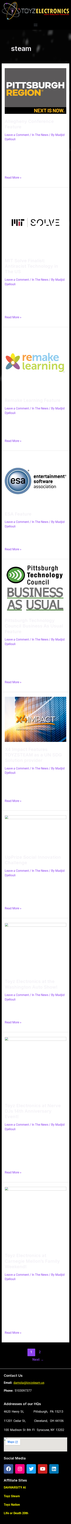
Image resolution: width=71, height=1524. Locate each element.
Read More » (13, 177)
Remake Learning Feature (33, 400)
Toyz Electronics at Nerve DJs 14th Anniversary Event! (33, 1111)
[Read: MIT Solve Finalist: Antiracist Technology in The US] (35, 222)
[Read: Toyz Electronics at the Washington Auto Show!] (35, 948)
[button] (35, 25)
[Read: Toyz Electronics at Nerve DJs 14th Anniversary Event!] (35, 1067)
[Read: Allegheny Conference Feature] (35, 91)
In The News (40, 135)
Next (38, 1359)
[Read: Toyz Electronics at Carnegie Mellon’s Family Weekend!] (35, 1217)
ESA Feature (18, 514)
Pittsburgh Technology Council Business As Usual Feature (34, 626)
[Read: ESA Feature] (35, 481)
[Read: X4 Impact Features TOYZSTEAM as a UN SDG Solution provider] (35, 719)
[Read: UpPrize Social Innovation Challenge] (35, 832)
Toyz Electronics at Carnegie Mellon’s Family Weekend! (32, 1261)
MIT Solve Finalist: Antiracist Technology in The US (31, 266)
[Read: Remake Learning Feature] (35, 362)
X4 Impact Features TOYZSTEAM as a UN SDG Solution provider (33, 755)
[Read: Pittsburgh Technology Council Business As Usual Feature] (35, 588)
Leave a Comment (17, 135)
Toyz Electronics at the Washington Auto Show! (31, 984)
